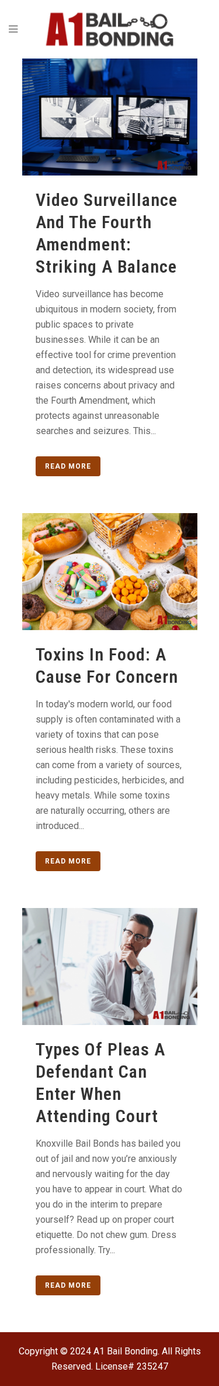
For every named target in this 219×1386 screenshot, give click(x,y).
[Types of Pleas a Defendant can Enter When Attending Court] (109, 966)
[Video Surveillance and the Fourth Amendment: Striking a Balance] (109, 117)
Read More (68, 466)
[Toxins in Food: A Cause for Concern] (109, 571)
